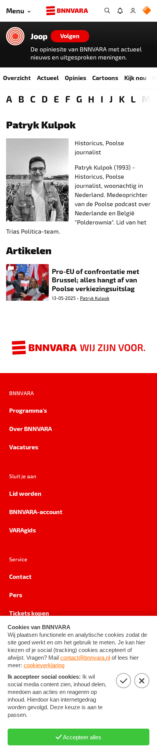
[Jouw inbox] (120, 11)
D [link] (45, 98)
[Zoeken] (107, 10)
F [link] (67, 98)
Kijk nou (135, 77)
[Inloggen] (133, 10)
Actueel (48, 77)
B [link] (21, 98)
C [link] (32, 98)
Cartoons (105, 77)
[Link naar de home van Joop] (15, 36)
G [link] (79, 98)
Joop (39, 36)
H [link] (91, 98)
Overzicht (17, 77)
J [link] (111, 98)
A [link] (9, 98)
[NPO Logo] (147, 11)
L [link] (133, 98)
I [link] (102, 98)
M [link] (146, 98)
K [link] (122, 98)
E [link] (56, 98)
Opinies (75, 77)
